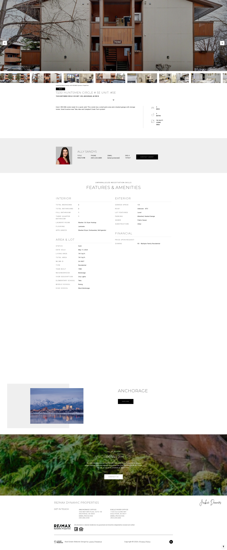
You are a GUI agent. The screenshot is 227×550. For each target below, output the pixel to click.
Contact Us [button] (113, 477)
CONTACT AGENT (147, 157)
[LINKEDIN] (171, 542)
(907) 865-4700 (84, 517)
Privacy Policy (144, 542)
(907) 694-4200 (115, 517)
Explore (125, 401)
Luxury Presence (95, 542)
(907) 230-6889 (96, 158)
